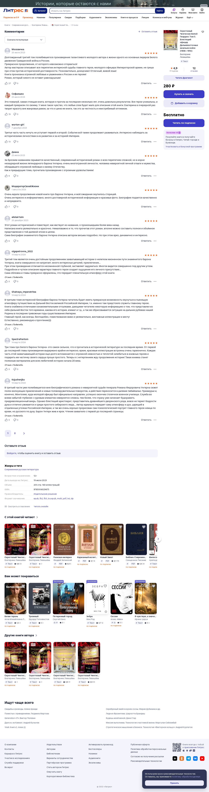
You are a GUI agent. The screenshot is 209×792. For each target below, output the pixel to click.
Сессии (114, 616)
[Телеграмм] (188, 758)
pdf (64, 498)
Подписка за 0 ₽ (11, 17)
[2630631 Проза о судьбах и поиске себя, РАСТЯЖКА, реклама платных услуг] (104, 3)
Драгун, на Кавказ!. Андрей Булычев (22, 722)
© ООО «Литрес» (104, 787)
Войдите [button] (11, 453)
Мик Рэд (90, 619)
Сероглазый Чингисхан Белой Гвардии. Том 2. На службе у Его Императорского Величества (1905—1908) (16, 557)
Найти (160, 11)
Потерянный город (62, 616)
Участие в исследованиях (17, 758)
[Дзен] (175, 758)
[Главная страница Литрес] (15, 10)
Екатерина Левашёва (15, 560)
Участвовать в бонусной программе (184, 146)
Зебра (89, 616)
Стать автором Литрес (58, 767)
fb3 (45, 498)
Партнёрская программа (59, 762)
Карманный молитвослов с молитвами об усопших (87, 557)
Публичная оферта (140, 744)
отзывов (194, 71)
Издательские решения (45, 494)
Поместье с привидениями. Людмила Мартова (27, 713)
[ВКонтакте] (195, 758)
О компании (10, 744)
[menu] (25, 39)
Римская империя (62, 557)
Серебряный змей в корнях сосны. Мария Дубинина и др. (133, 709)
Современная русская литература (22, 469)
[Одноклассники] (181, 758)
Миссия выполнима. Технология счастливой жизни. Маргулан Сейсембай (141, 722)
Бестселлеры (95, 749)
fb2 (41, 498)
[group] (81, 51)
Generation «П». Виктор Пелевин (20, 718)
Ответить (146, 83)
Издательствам (54, 744)
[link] (77, 49)
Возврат (9, 767)
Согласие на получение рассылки (147, 756)
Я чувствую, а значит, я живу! (146, 616)
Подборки (80, 17)
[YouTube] (202, 758)
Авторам (51, 749)
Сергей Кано (59, 619)
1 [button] (8, 433)
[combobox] (102, 10)
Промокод (28, 17)
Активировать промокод (101, 744)
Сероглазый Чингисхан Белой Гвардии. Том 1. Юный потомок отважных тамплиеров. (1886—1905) (16, 675)
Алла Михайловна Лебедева (15, 619)
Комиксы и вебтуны (162, 17)
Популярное (55, 17)
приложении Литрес (194, 747)
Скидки (68, 17)
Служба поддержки (14, 762)
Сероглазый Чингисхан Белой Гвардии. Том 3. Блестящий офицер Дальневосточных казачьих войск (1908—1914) (64, 675)
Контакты (9, 749)
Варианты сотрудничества (60, 758)
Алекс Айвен (117, 619)
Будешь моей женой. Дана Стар (121, 718)
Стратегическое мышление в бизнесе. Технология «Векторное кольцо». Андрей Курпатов (149, 727)
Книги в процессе (129, 17)
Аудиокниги (95, 17)
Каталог (42, 11)
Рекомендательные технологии (146, 761)
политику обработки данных (186, 776)
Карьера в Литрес (13, 753)
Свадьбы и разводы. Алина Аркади (21, 709)
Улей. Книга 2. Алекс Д (15, 727)
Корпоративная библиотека (61, 776)
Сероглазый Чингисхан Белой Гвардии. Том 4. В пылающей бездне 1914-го (40, 557)
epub (36, 498)
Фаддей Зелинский (62, 560)
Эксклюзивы (111, 17)
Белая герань (11, 616)
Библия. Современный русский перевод (136, 557)
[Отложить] (24, 527)
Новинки (41, 17)
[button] (145, 53)
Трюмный (34, 616)
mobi (59, 498)
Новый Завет (106, 557)
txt (68, 498)
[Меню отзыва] (155, 83)
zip (72, 498)
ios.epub (52, 498)
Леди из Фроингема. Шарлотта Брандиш (125, 713)
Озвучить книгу (54, 772)
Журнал (179, 17)
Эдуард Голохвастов (39, 619)
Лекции (145, 17)
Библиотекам (53, 753)
